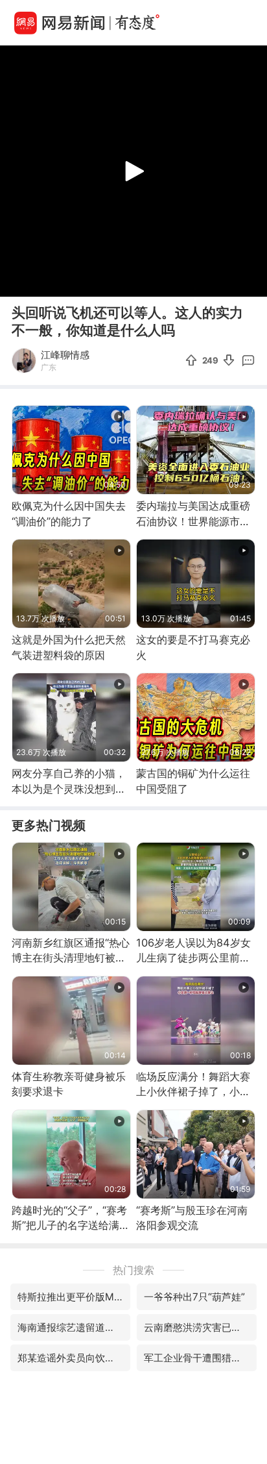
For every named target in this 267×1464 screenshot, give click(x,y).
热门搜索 (133, 1269)
